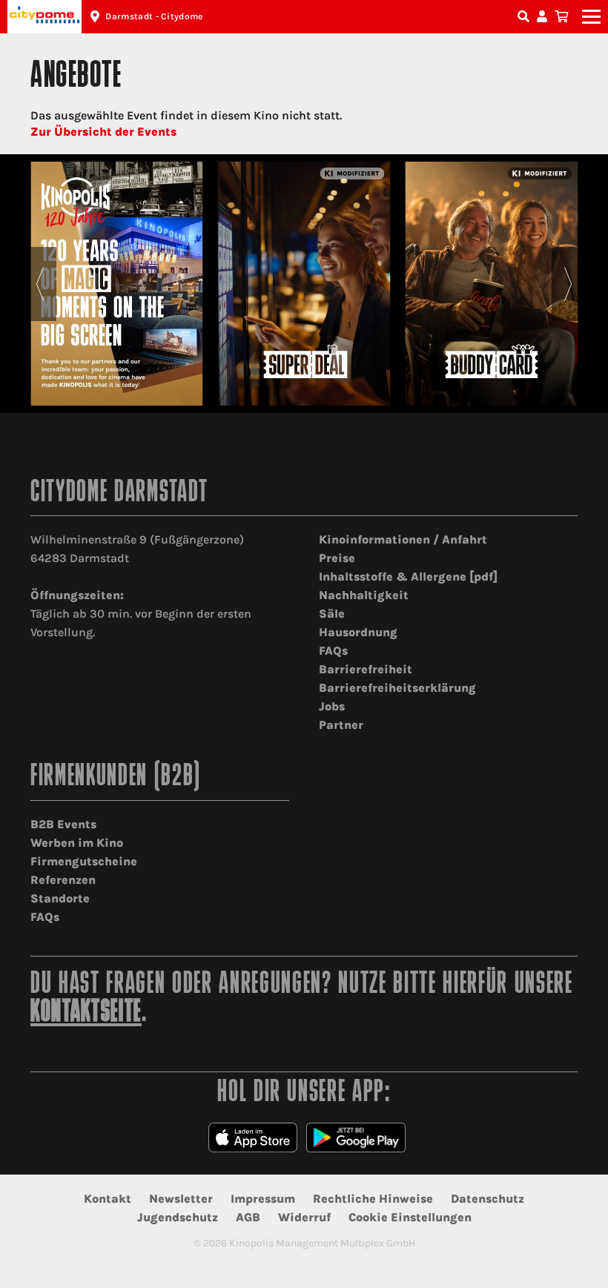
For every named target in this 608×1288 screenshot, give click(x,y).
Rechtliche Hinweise (373, 1199)
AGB (248, 1217)
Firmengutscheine (83, 861)
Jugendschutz (177, 1217)
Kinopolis (44, 16)
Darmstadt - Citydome (153, 16)
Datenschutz (487, 1199)
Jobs (332, 706)
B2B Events (63, 824)
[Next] (568, 284)
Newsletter (181, 1199)
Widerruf (304, 1217)
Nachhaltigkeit (364, 595)
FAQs (333, 651)
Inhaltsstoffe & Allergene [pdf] (408, 576)
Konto (544, 16)
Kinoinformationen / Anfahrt (403, 539)
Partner (341, 725)
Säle (332, 614)
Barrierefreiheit (365, 669)
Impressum (263, 1199)
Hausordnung (358, 632)
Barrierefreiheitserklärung (397, 688)
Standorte (60, 898)
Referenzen (63, 880)
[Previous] (39, 284)
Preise (337, 558)
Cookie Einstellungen (410, 1217)
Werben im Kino (76, 843)
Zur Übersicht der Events (103, 132)
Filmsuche (525, 16)
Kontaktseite (86, 1013)
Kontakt (107, 1199)
